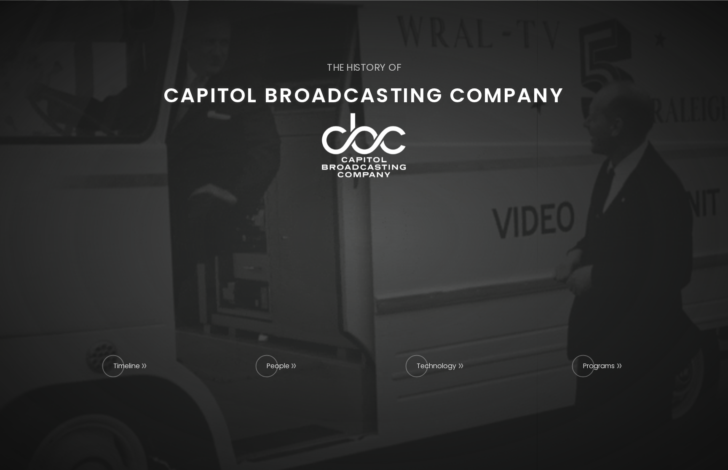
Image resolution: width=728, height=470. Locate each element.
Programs (599, 366)
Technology (436, 366)
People (278, 366)
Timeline (126, 366)
